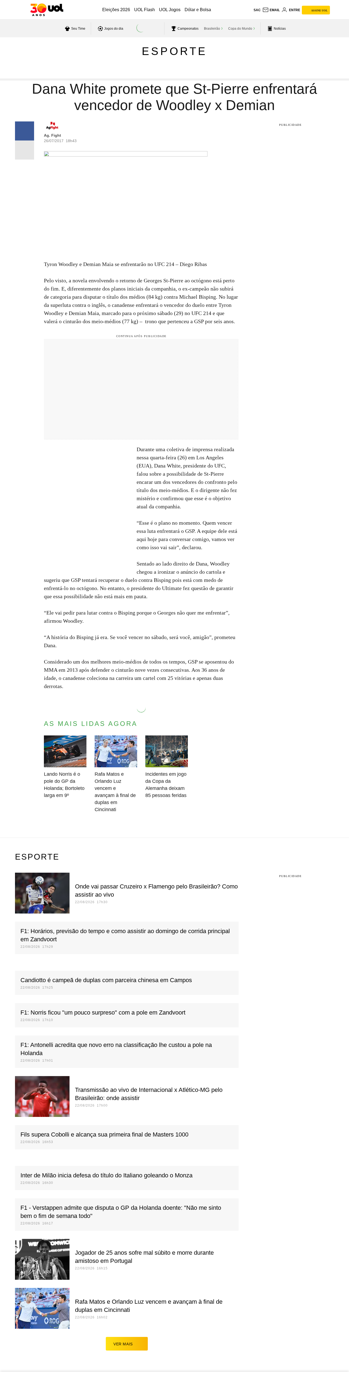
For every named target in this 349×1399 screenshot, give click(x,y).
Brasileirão (212, 28)
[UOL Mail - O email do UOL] (271, 10)
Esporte (174, 51)
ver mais (123, 1344)
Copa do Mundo (240, 28)
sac (257, 10)
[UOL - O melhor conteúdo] (47, 9)
